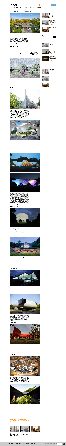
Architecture (16, 7)
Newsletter (46, 7)
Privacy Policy (20, 443)
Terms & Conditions (16, 443)
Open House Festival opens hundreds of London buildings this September (24, 433)
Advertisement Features (33, 443)
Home (9, 443)
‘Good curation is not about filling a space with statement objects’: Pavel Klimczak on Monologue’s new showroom (14, 434)
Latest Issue (39, 7)
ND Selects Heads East (34, 432)
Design (21, 7)
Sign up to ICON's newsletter (46, 35)
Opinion (26, 7)
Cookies (12, 443)
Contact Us (24, 443)
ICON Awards (32, 7)
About (51, 7)
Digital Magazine (28, 443)
